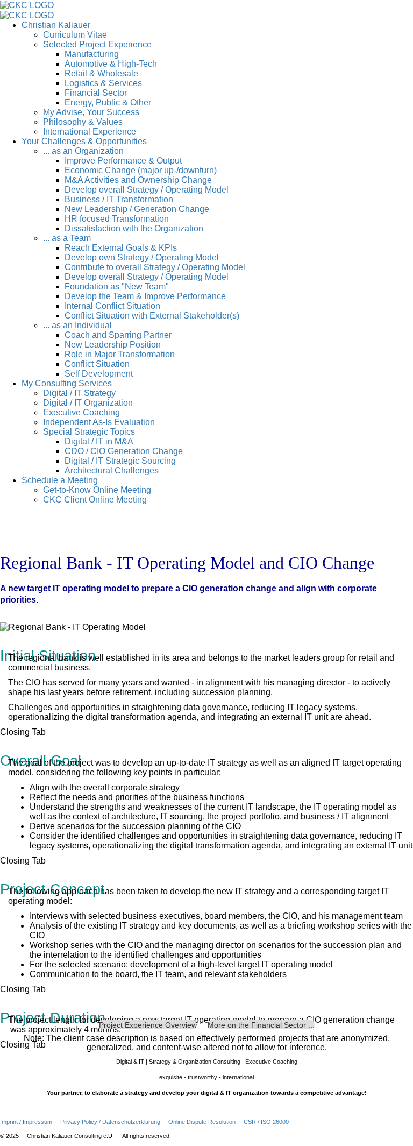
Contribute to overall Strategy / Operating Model (155, 267)
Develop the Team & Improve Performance (145, 296)
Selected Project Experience (97, 44)
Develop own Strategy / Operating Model (142, 257)
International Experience (89, 131)
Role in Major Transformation (120, 354)
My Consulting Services (67, 383)
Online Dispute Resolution (202, 1122)
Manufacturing (92, 54)
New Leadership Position (113, 344)
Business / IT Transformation (119, 199)
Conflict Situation (97, 364)
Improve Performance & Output (123, 160)
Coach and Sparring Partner (118, 334)
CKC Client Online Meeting (95, 499)
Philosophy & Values (83, 121)
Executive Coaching (81, 412)
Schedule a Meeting (60, 480)
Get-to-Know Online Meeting (97, 489)
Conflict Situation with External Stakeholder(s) (152, 315)
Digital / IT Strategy (79, 393)
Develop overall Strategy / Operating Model (147, 189)
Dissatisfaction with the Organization (134, 228)
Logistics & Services (103, 83)
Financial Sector (96, 92)
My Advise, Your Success (91, 112)
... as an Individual (77, 325)
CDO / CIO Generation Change (124, 451)
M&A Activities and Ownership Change (138, 180)
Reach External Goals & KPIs (121, 247)
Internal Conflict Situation (112, 305)
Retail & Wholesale (101, 73)
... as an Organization (83, 150)
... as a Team (67, 238)
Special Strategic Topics (89, 431)
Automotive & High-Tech (111, 63)
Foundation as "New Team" (117, 286)
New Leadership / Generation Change (137, 209)
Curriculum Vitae (75, 34)
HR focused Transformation (117, 218)
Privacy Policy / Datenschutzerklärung (110, 1122)
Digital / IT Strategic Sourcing (120, 460)
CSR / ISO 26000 (266, 1122)
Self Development (99, 373)
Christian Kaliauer (56, 25)
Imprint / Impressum (26, 1122)
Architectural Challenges (112, 470)
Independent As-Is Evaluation (99, 422)
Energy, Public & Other (108, 102)
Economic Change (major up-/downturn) (141, 170)
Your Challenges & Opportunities (84, 141)
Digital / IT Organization (88, 402)
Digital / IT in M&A (99, 441)
